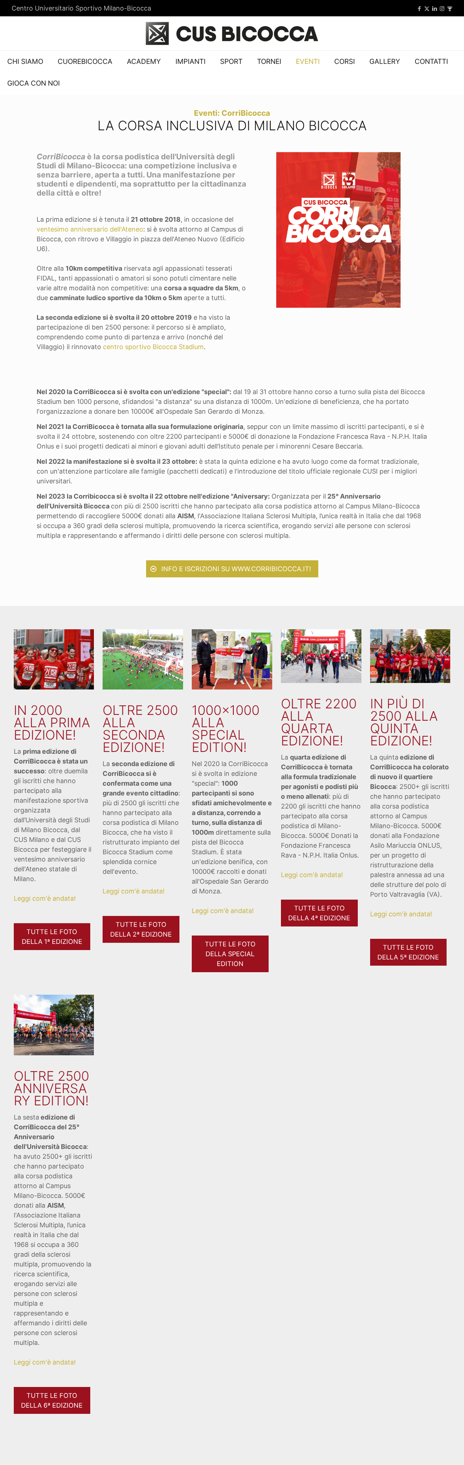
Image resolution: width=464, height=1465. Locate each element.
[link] (338, 230)
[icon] (449, 8)
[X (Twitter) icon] (427, 8)
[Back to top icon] (429, 1450)
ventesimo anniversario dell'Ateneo (90, 229)
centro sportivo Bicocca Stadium (153, 347)
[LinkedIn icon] (434, 8)
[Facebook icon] (419, 8)
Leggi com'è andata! (45, 898)
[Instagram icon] (442, 8)
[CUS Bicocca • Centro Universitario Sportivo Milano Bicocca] (232, 33)
